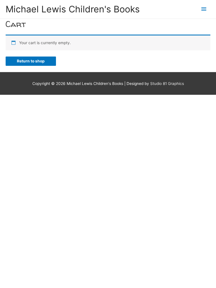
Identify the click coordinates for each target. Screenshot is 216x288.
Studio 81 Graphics (167, 83)
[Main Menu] (203, 9)
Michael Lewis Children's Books (73, 9)
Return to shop (31, 61)
